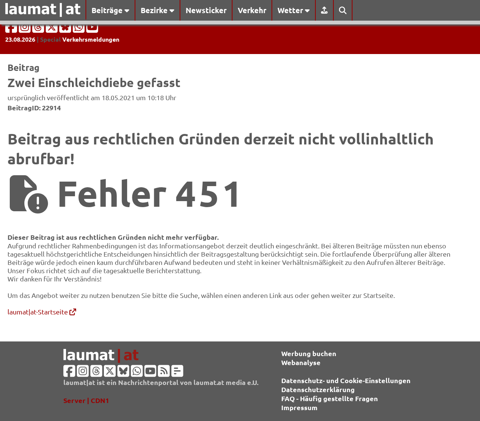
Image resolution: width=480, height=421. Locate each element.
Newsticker (206, 10)
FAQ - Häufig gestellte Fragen (329, 398)
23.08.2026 (20, 39)
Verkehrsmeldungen (90, 39)
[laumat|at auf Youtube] (92, 29)
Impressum (299, 407)
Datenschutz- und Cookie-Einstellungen (346, 380)
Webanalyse (301, 362)
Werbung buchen (308, 353)
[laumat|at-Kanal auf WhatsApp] (79, 29)
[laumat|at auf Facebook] (12, 29)
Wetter (291, 10)
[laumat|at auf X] (52, 29)
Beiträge (108, 10)
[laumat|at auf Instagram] (25, 29)
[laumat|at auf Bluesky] (66, 29)
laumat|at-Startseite (38, 312)
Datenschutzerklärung (318, 389)
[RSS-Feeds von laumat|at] (164, 373)
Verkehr (252, 10)
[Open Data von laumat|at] (177, 373)
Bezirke (155, 10)
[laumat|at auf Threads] (39, 29)
